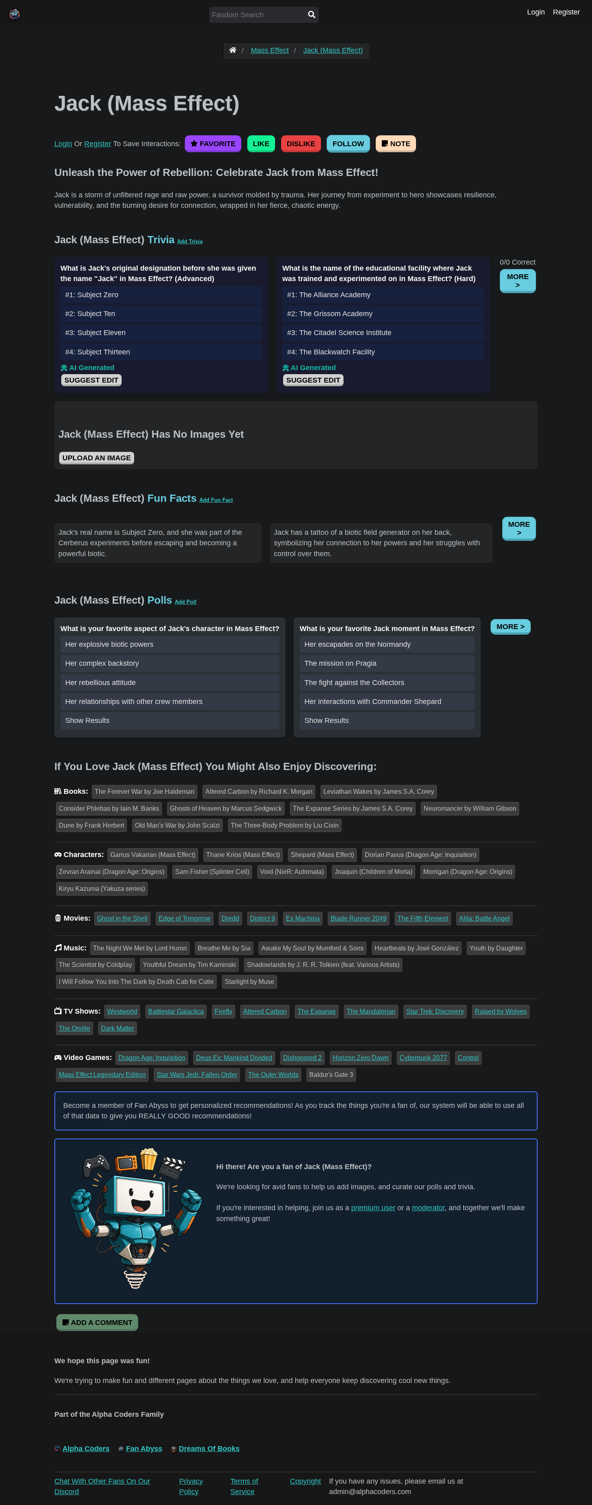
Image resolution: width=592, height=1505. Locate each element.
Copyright (305, 1481)
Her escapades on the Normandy (357, 644)
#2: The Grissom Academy (330, 314)
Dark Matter (117, 1028)
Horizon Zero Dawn (361, 1057)
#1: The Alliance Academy (329, 295)
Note (399, 144)
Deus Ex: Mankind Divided (234, 1057)
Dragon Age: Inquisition (151, 1057)
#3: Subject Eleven (95, 333)
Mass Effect (270, 50)
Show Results (87, 720)
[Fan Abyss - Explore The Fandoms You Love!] (232, 50)
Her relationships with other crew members (134, 702)
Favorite (217, 144)
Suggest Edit (91, 380)
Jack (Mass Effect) (333, 50)
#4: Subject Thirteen (97, 352)
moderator (428, 1208)
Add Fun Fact (216, 500)
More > (518, 281)
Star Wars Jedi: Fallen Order (197, 1074)
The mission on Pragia (340, 663)
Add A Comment (100, 1323)
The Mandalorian (371, 1011)
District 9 (262, 918)
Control (468, 1057)
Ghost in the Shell (122, 918)
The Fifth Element (422, 918)
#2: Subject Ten (90, 314)
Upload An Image (96, 458)
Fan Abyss (144, 1449)
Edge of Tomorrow (185, 918)
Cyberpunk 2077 (423, 1057)
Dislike (301, 144)
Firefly (223, 1011)
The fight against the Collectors (354, 683)
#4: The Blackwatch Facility (331, 352)
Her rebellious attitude (100, 683)
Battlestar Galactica (176, 1011)
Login (536, 12)
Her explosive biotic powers (109, 644)
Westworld (122, 1011)
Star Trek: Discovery (435, 1011)
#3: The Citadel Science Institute (339, 333)
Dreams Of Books (209, 1449)
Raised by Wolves (501, 1011)
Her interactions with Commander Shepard (372, 702)
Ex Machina (303, 918)
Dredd (230, 918)
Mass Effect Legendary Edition (102, 1074)
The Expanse (317, 1011)
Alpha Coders (86, 1449)
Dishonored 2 (302, 1057)
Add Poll (186, 602)
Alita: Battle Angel (484, 918)
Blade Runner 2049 (359, 918)
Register (566, 12)
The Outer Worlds (273, 1074)
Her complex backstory (102, 663)
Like (261, 144)
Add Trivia (190, 241)
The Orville (74, 1028)
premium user (373, 1208)
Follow (348, 144)
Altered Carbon (265, 1011)
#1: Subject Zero (91, 295)
